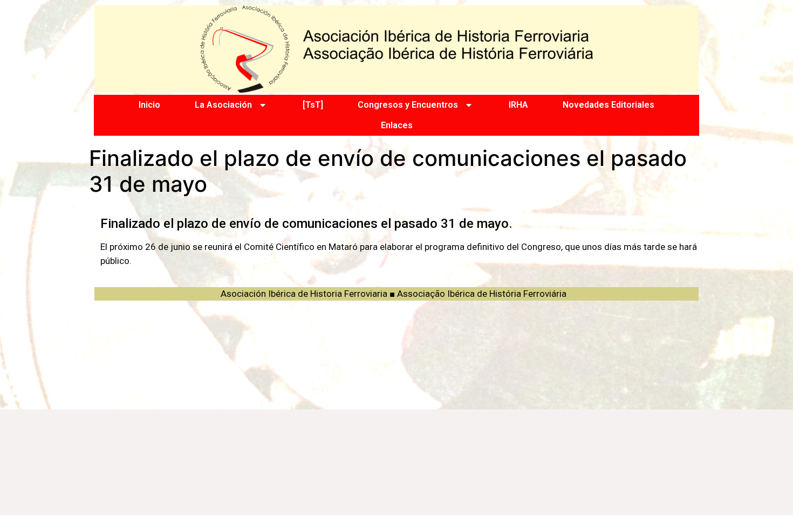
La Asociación (223, 105)
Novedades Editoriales (608, 105)
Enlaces (397, 125)
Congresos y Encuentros (408, 105)
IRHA (518, 105)
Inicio (149, 105)
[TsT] (313, 105)
